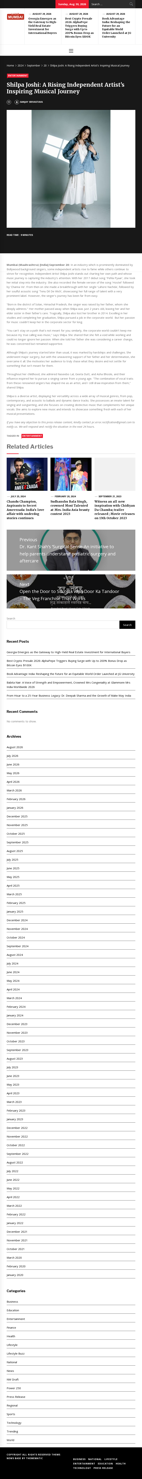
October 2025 (16, 833)
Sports (11, 1414)
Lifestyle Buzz (16, 1353)
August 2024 (15, 955)
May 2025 (13, 877)
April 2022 (13, 1197)
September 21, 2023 (110, 496)
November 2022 (17, 1136)
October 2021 (16, 1249)
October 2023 (16, 1041)
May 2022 (13, 1188)
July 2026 (12, 756)
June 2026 (13, 764)
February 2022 (16, 1214)
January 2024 (15, 1015)
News (10, 1371)
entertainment (32, 435)
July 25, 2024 (18, 496)
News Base (14, 1458)
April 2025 (13, 885)
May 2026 (13, 773)
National (12, 1362)
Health (11, 1336)
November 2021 (17, 1240)
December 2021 (17, 1231)
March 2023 (14, 1102)
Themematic (34, 1458)
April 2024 (13, 989)
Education (13, 1310)
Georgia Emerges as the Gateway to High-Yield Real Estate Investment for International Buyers (42, 26)
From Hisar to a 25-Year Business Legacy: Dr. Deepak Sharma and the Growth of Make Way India (69, 695)
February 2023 (16, 1110)
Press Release (16, 1397)
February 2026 (16, 799)
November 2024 (17, 929)
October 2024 (16, 937)
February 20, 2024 (65, 496)
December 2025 (17, 816)
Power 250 (14, 1388)
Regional (12, 1405)
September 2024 (17, 946)
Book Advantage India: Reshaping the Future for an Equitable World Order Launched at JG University (116, 27)
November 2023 (17, 1032)
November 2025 (17, 825)
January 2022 (15, 1223)
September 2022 (17, 1154)
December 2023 (17, 1024)
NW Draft (13, 1379)
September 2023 (17, 1050)
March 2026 (14, 790)
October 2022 (16, 1145)
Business (12, 1301)
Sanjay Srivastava (31, 101)
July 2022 (12, 1171)
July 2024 (12, 963)
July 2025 (12, 859)
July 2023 (12, 1067)
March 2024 (14, 998)
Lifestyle (12, 1345)
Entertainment (18, 75)
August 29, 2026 (42, 13)
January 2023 (15, 1119)
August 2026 (15, 747)
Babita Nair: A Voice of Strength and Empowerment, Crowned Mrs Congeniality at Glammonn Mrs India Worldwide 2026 (68, 685)
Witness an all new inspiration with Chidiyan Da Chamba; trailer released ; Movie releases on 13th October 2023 (114, 510)
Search (11, 618)
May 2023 (13, 1084)
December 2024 (17, 920)
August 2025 (15, 851)
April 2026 (13, 781)
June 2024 (13, 972)
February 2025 (16, 903)
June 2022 (13, 1180)
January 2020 (15, 1275)
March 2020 (14, 1257)
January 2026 (15, 807)
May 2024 (13, 981)
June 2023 (13, 1076)
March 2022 (14, 1205)
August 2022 (15, 1162)
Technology (14, 1423)
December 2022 (17, 1128)
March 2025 (14, 894)
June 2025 (13, 868)
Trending (12, 1431)
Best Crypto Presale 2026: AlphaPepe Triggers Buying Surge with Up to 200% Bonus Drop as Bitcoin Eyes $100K (79, 27)
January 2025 (15, 911)
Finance (11, 1327)
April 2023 (13, 1093)
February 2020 (16, 1266)
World (10, 1440)
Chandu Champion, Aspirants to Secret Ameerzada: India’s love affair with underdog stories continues (25, 510)
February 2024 (16, 1006)
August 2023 (15, 1058)
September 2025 (17, 842)
